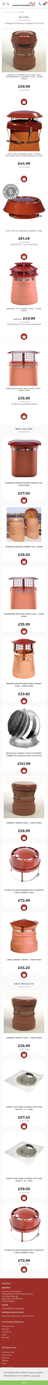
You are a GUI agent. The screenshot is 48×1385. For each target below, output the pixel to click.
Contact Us (6, 1332)
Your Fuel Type (12, 12)
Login (4, 1335)
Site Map (5, 1337)
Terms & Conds (8, 1326)
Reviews (5, 1329)
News (4, 1363)
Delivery (5, 1361)
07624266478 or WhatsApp (13, 1309)
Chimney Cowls (8, 1352)
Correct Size (7, 1355)
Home (4, 12)
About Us (5, 1358)
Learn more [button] (35, 1376)
